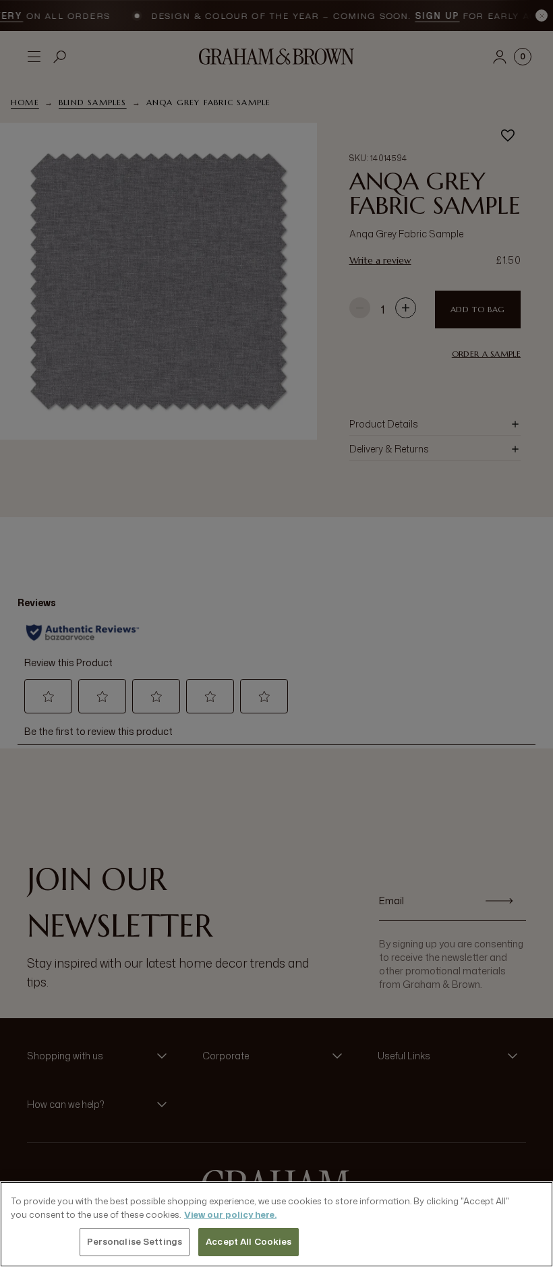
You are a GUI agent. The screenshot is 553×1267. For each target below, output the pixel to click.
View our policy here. (230, 1214)
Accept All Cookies (248, 1241)
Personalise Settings (135, 1241)
